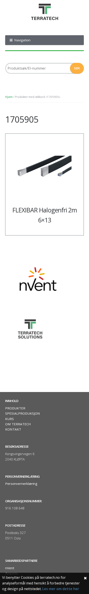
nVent (9, 568)
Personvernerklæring (21, 483)
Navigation (22, 40)
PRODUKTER (15, 408)
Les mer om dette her (60, 588)
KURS (9, 419)
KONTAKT (13, 429)
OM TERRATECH (18, 424)
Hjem (9, 97)
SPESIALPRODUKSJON (22, 413)
